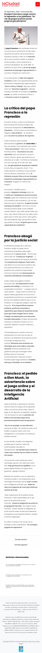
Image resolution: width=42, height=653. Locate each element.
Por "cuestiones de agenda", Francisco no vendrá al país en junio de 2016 (20, 565)
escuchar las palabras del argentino (21, 136)
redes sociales (32, 482)
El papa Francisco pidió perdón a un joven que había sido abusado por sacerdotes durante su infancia (20, 586)
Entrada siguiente (21, 545)
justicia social (21, 254)
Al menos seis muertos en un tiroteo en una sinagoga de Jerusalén (19, 575)
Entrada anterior (21, 540)
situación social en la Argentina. (17, 97)
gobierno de (26, 144)
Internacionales (26, 12)
